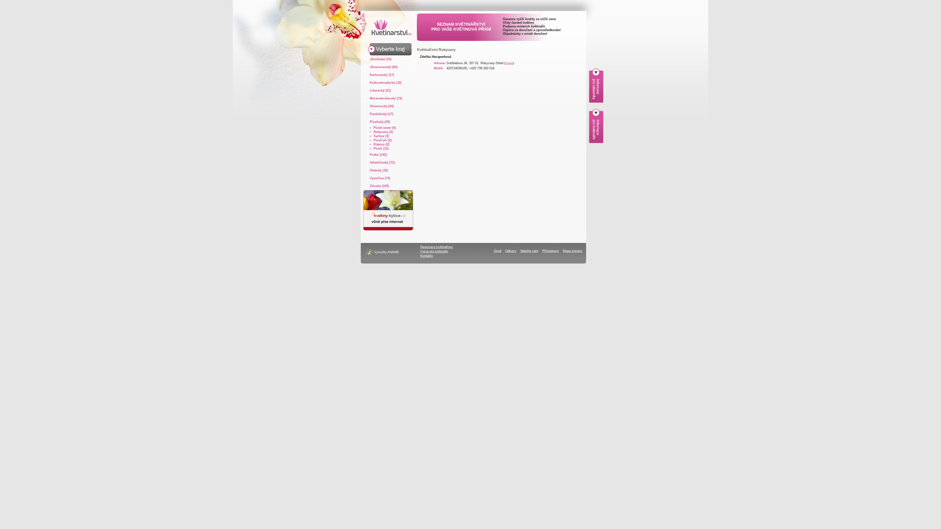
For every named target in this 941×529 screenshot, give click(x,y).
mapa (509, 63)
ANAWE (393, 252)
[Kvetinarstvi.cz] (388, 27)
